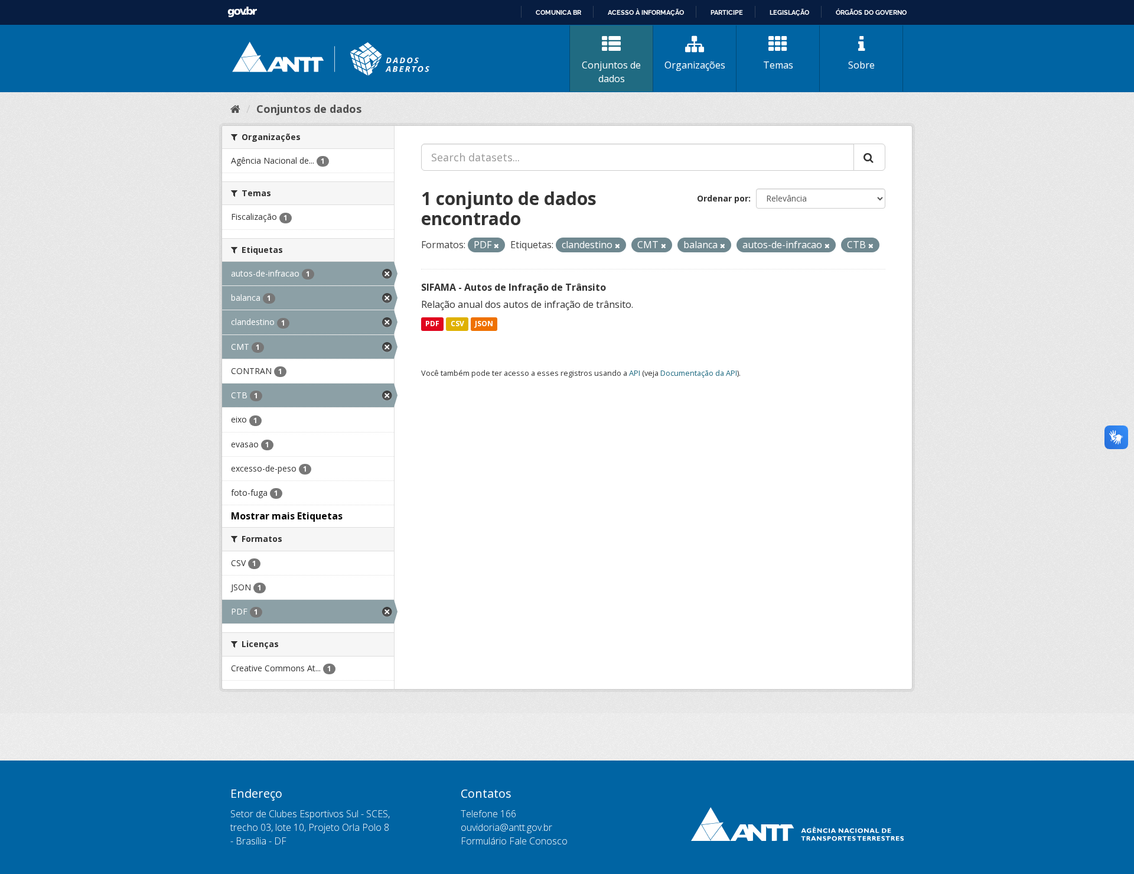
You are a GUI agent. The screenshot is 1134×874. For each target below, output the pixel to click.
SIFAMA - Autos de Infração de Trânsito (513, 287)
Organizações (694, 65)
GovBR (242, 12)
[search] (869, 157)
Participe (727, 12)
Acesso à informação (646, 12)
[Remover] (496, 245)
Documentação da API (698, 373)
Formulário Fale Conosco (514, 840)
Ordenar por (722, 198)
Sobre (861, 65)
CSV (457, 324)
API (634, 373)
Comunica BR (558, 12)
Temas (778, 65)
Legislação (789, 12)
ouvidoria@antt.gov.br (506, 827)
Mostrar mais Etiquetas (287, 515)
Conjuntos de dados (611, 72)
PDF (432, 324)
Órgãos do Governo (871, 12)
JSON (484, 324)
